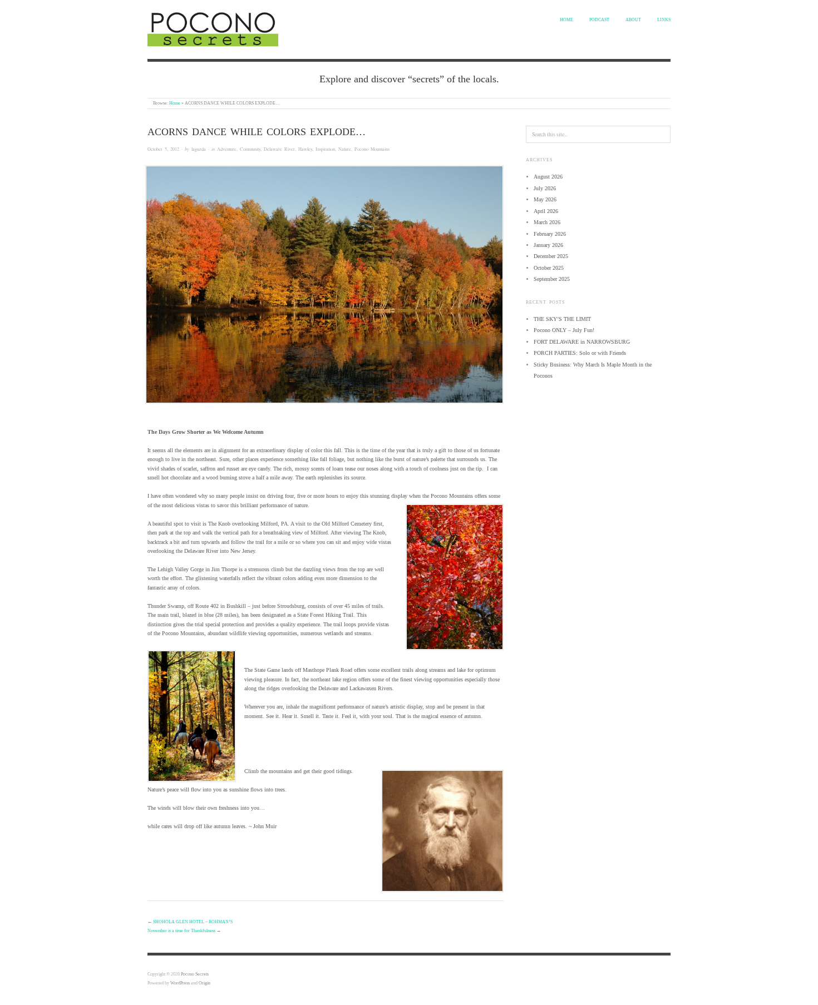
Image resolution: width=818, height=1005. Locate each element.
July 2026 (545, 188)
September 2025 (552, 279)
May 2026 (545, 199)
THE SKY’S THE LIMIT (562, 319)
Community (250, 149)
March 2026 (547, 222)
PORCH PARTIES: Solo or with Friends (580, 353)
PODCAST (599, 19)
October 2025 (549, 268)
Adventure (226, 149)
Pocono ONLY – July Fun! (564, 330)
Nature (344, 149)
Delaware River (279, 149)
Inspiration (325, 149)
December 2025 (551, 256)
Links (664, 19)
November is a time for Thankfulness (181, 930)
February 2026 (550, 234)
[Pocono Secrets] (212, 28)
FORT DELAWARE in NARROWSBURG (582, 342)
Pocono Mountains (372, 149)
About (633, 19)
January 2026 (548, 245)
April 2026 (546, 211)
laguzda (198, 149)
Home (566, 19)
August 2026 (548, 177)
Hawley (305, 149)
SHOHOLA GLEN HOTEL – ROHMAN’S (193, 921)
